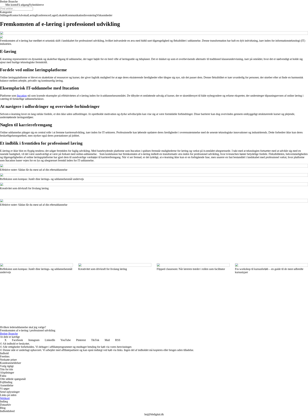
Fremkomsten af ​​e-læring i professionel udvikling (27, 330)
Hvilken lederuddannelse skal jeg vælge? (23, 327)
